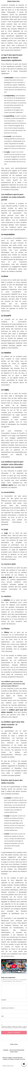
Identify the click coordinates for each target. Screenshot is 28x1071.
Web (2, 1016)
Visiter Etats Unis (13, 1)
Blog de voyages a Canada (10, 1057)
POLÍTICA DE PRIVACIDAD (16, 1050)
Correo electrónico (8, 1008)
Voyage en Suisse (20, 1059)
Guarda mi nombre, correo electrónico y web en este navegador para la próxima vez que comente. (14, 1027)
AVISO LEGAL (14, 1044)
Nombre (4, 999)
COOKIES (6, 1050)
